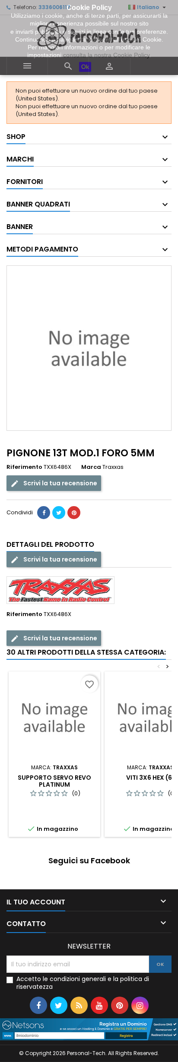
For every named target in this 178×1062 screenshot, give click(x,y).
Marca (91, 467)
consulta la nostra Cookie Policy (106, 55)
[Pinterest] (73, 512)
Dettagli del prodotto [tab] (50, 544)
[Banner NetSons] (89, 1029)
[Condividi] (43, 512)
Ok (85, 66)
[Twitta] (58, 512)
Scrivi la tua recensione (59, 483)
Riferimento (24, 467)
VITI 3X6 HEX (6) (150, 777)
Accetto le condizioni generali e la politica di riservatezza (82, 983)
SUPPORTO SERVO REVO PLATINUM (54, 781)
